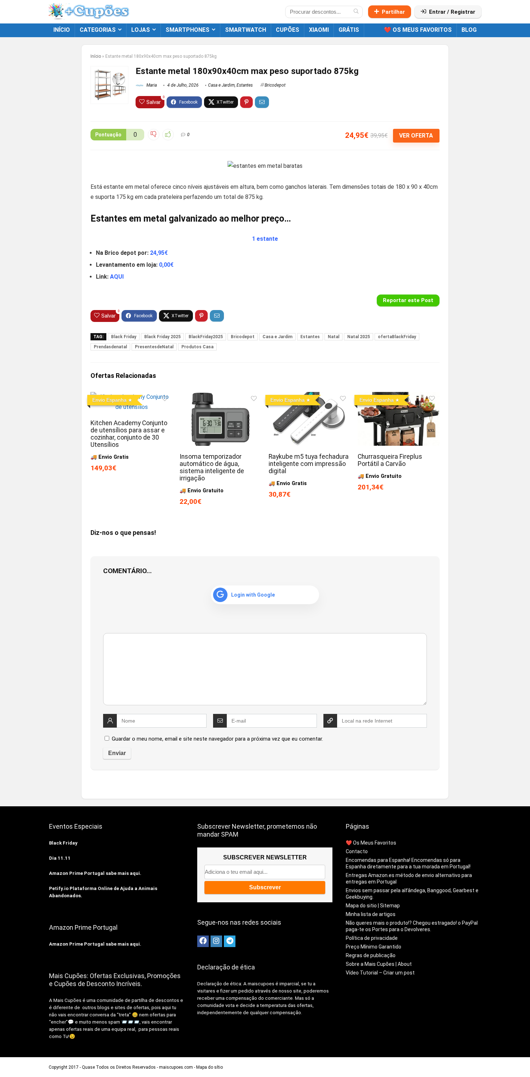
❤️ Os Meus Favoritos (418, 29)
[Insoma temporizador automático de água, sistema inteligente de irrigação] (220, 396)
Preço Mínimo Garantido (373, 947)
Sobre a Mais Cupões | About (379, 964)
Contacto (357, 851)
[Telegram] (229, 941)
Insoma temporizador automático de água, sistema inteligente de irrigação (212, 467)
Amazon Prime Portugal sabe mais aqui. (95, 873)
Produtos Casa (197, 346)
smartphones (187, 29)
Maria (151, 85)
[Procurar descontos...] (356, 12)
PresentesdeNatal (154, 346)
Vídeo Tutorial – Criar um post (380, 973)
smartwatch (245, 29)
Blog (469, 29)
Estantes (245, 85)
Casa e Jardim (221, 85)
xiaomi (319, 29)
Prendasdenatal (110, 346)
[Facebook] (203, 941)
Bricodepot (275, 85)
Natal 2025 (358, 336)
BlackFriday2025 (206, 336)
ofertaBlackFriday (397, 336)
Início (61, 29)
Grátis (349, 29)
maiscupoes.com (176, 1067)
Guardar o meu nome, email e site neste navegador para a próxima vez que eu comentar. (217, 739)
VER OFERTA (416, 135)
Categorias (98, 29)
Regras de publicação (371, 955)
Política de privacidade (372, 938)
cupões (287, 29)
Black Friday (123, 336)
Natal (333, 336)
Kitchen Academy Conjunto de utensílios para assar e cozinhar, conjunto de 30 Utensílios (128, 433)
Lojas (140, 29)
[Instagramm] (216, 941)
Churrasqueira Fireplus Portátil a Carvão (390, 460)
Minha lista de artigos (371, 914)
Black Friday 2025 (162, 336)
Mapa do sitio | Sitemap (373, 905)
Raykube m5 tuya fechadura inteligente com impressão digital (309, 464)
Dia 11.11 (60, 858)
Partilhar (393, 12)
